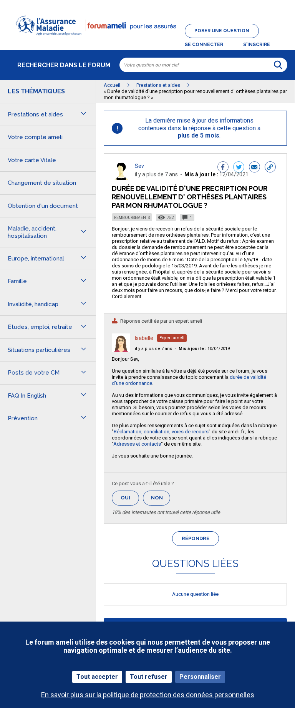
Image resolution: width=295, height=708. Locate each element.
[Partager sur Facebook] (223, 167)
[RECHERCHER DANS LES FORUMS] (278, 65)
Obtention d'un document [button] (43, 205)
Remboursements (132, 218)
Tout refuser (148, 676)
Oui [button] (130, 498)
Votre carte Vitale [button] (32, 160)
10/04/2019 (204, 348)
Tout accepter (97, 676)
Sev (139, 166)
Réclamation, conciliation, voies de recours (161, 431)
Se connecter (204, 44)
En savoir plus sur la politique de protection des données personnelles (147, 695)
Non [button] (160, 500)
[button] (147, 40)
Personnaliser (200, 676)
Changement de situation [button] (42, 182)
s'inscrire (256, 44)
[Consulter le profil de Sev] (121, 177)
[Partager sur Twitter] (238, 167)
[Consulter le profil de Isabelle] (121, 349)
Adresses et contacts (137, 444)
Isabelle (144, 338)
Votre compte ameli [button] (35, 137)
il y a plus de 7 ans (153, 348)
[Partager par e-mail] (254, 167)
